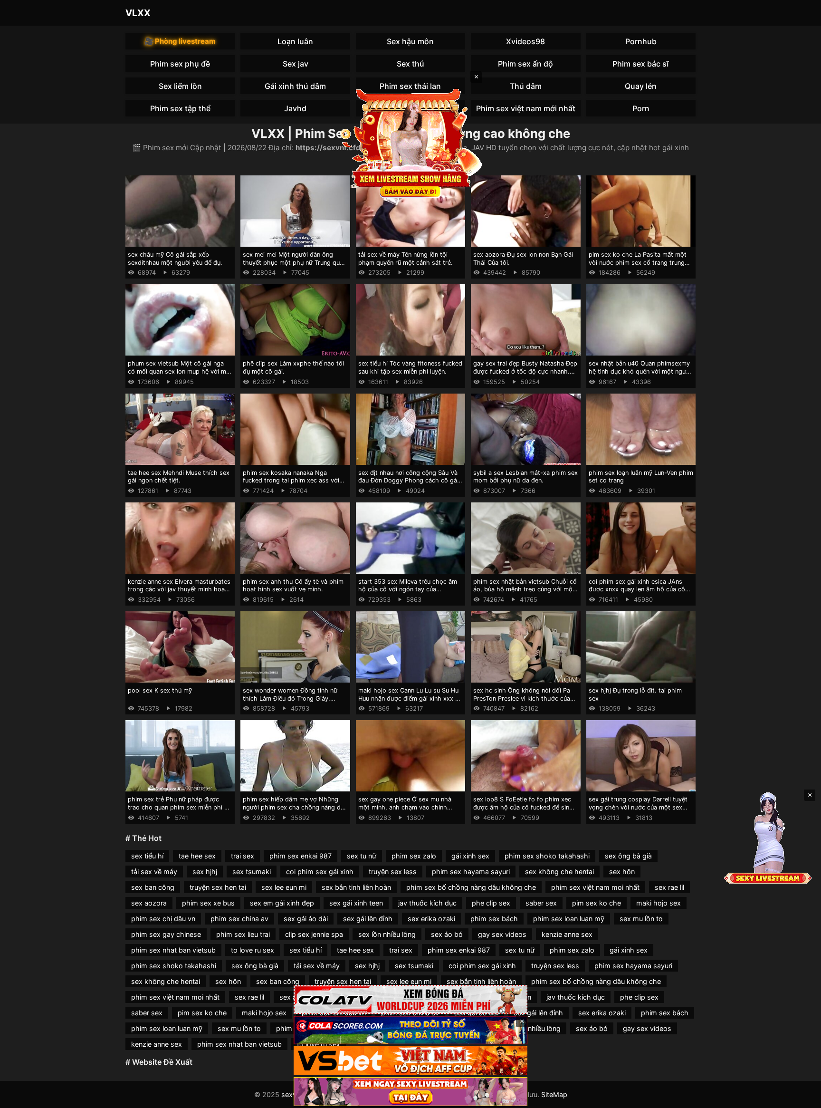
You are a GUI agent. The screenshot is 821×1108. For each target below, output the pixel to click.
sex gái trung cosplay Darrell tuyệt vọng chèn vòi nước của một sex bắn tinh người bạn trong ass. (638, 807)
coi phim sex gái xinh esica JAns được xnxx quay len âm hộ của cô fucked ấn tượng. (637, 589)
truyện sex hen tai (218, 887)
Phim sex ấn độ (525, 63)
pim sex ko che (596, 903)
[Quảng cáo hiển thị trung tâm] (410, 142)
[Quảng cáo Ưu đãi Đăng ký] (410, 1030)
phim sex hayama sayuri (471, 871)
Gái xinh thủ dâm (295, 86)
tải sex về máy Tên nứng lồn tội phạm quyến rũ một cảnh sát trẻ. (405, 258)
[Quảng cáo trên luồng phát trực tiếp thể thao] (410, 1091)
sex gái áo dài (306, 919)
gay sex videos (502, 934)
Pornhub (641, 41)
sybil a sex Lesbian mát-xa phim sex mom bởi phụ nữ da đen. (525, 476)
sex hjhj (204, 871)
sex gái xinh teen (356, 903)
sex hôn (622, 871)
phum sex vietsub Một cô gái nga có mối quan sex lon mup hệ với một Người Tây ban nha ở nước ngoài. (180, 371)
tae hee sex (197, 856)
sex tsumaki (251, 871)
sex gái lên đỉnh (367, 919)
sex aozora (149, 903)
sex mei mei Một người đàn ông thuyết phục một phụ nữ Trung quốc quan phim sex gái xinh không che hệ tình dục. (295, 266)
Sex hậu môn (410, 41)
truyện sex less (393, 871)
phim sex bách (494, 919)
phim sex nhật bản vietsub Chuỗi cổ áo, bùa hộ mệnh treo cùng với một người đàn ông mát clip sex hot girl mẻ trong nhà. (525, 593)
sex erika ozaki (431, 919)
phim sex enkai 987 (300, 856)
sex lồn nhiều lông (387, 934)
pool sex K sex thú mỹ (160, 690)
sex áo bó (447, 934)
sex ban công (152, 887)
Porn (640, 108)
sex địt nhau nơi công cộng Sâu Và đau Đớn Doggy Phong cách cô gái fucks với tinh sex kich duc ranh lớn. (410, 480)
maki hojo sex (658, 903)
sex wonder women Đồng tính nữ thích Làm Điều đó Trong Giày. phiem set (290, 698)
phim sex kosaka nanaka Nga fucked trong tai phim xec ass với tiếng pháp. (291, 480)
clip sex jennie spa (314, 934)
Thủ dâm (526, 86)
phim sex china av (239, 919)
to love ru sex (252, 950)
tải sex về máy (154, 871)
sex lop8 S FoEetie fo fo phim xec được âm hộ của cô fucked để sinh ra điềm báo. (523, 807)
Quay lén (641, 86)
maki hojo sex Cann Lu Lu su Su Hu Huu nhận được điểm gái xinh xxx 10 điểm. (410, 698)
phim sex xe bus (208, 903)
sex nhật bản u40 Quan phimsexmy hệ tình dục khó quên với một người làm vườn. (640, 371)
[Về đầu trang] (800, 1096)
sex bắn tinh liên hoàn (356, 887)
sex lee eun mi (283, 887)
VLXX (138, 13)
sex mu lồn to (641, 919)
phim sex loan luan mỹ (568, 919)
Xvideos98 (525, 41)
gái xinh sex (470, 856)
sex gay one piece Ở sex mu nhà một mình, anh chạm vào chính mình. (404, 807)
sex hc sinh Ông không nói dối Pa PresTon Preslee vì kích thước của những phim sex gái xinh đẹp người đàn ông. (523, 702)
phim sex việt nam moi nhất (595, 887)
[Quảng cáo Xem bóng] (410, 999)
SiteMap (554, 1094)
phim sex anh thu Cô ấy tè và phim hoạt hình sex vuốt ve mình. (293, 585)
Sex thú (410, 63)
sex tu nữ (361, 856)
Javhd (295, 108)
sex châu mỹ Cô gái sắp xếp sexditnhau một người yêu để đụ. (175, 258)
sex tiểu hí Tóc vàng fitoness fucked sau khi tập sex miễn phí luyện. (410, 367)
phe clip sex (491, 903)
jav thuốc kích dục (427, 903)
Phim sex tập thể (180, 108)
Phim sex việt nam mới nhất (525, 108)
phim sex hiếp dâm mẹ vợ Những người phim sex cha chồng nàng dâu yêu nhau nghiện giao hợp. (295, 807)
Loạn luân (295, 41)
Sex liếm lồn (180, 86)
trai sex (242, 856)
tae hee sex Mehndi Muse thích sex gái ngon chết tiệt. (178, 476)
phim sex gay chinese (166, 934)
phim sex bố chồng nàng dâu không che (471, 887)
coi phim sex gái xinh (319, 871)
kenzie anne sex (567, 934)
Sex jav (295, 63)
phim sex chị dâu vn (163, 919)
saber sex (541, 903)
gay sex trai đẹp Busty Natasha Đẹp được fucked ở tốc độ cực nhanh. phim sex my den (525, 371)
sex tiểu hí (147, 856)
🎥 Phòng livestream (180, 41)
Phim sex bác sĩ (640, 63)
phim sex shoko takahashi (547, 856)
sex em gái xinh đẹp (282, 903)
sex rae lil (669, 887)
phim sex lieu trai (243, 934)
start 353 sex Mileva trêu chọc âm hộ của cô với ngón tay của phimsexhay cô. (407, 589)
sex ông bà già (628, 856)
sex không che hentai (559, 871)
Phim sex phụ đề (180, 63)
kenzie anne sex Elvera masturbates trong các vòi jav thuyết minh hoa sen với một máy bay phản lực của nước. (179, 593)
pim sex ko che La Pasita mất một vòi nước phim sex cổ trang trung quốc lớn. (638, 262)
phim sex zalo (413, 856)
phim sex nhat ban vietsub (173, 950)
